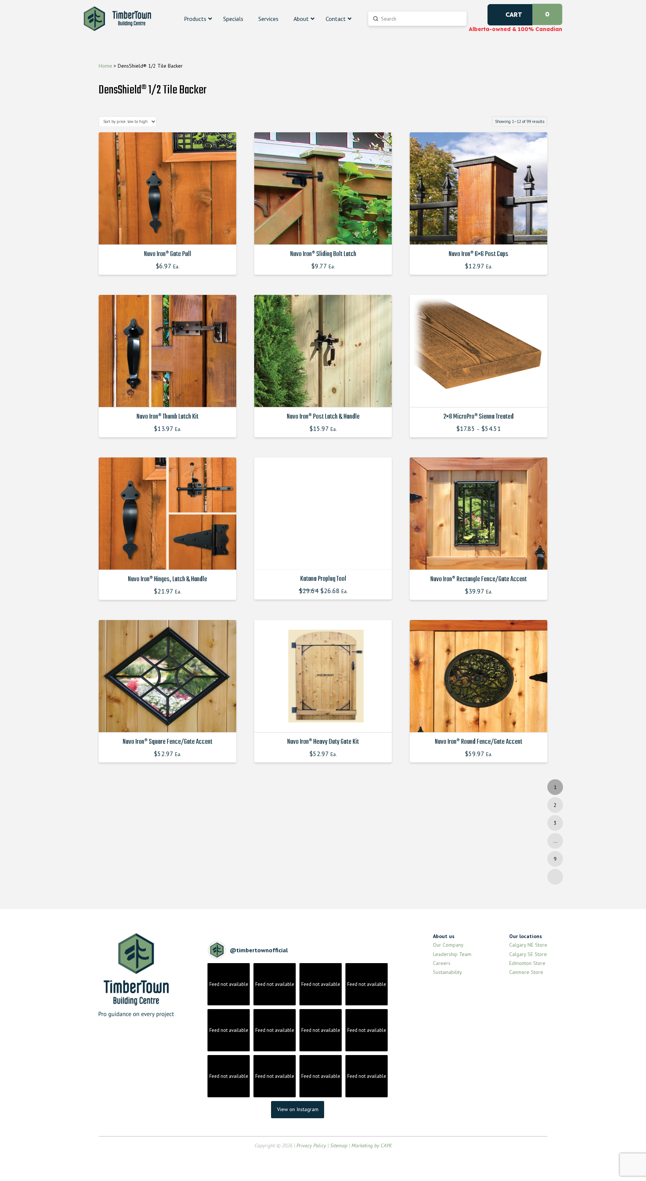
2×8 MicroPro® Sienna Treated (478, 416)
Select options (170, 232)
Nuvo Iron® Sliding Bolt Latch (323, 254)
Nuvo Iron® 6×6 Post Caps (478, 254)
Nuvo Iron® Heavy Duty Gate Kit (323, 741)
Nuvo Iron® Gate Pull (167, 254)
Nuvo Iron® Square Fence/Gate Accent (167, 741)
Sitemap (338, 1145)
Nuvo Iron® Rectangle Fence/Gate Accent (478, 579)
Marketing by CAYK (371, 1145)
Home (105, 65)
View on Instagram (298, 1109)
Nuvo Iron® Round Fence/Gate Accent (478, 741)
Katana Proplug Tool (323, 579)
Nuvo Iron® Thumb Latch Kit (167, 416)
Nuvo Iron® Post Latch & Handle (323, 416)
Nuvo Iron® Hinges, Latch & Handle (167, 579)
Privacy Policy (311, 1145)
